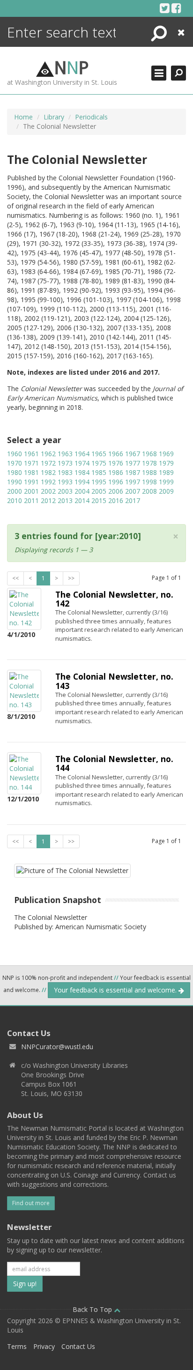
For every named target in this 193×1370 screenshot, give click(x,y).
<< (15, 578)
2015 (98, 500)
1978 (149, 463)
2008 (149, 491)
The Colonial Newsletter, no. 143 (114, 681)
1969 (166, 453)
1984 (81, 472)
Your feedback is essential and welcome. (116, 989)
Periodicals (91, 116)
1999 (166, 481)
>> (71, 578)
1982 (48, 472)
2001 (31, 491)
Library (54, 116)
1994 (81, 481)
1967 (132, 453)
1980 (14, 472)
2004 (81, 491)
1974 (81, 463)
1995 (98, 481)
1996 (115, 481)
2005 (98, 491)
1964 (81, 453)
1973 (65, 463)
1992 (48, 481)
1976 (115, 463)
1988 (149, 472)
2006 (115, 491)
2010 (14, 500)
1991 (31, 481)
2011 (31, 500)
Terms (17, 1346)
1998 (149, 481)
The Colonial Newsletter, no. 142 (114, 599)
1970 (14, 463)
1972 (48, 463)
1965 (98, 453)
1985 (98, 472)
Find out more (31, 1203)
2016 (115, 500)
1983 (65, 472)
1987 (132, 472)
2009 (166, 491)
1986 (115, 472)
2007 (132, 491)
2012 (48, 500)
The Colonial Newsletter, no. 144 (114, 763)
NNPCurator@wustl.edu (57, 1046)
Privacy (44, 1346)
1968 (149, 453)
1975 (98, 463)
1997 (132, 481)
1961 (31, 453)
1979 (166, 463)
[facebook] (176, 8)
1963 (65, 453)
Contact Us (78, 1346)
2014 (81, 500)
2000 (14, 491)
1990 (14, 481)
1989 (166, 472)
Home (23, 116)
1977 (132, 463)
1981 (31, 472)
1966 (115, 453)
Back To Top (93, 1309)
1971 (31, 463)
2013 (65, 500)
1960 (14, 453)
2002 (48, 491)
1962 (48, 453)
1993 (65, 481)
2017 (132, 500)
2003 (65, 491)
